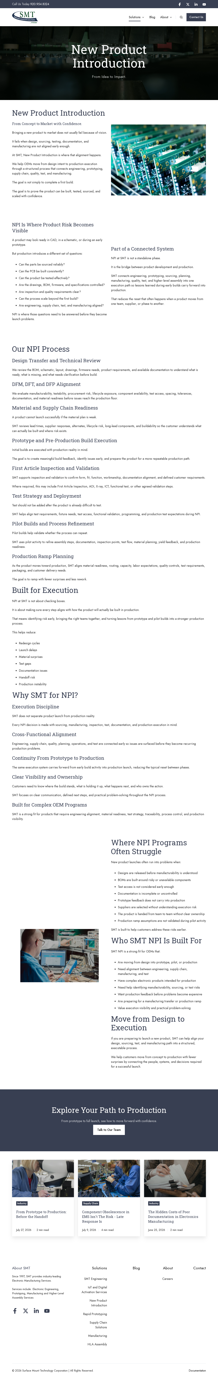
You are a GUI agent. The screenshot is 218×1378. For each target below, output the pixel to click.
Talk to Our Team (109, 1130)
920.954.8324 (39, 4)
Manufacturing (97, 1336)
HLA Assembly (97, 1344)
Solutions (135, 17)
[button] (181, 17)
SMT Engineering (95, 1279)
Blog (152, 17)
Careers (167, 1279)
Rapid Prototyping (95, 1314)
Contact (199, 1268)
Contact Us (196, 17)
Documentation (197, 1371)
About (164, 17)
